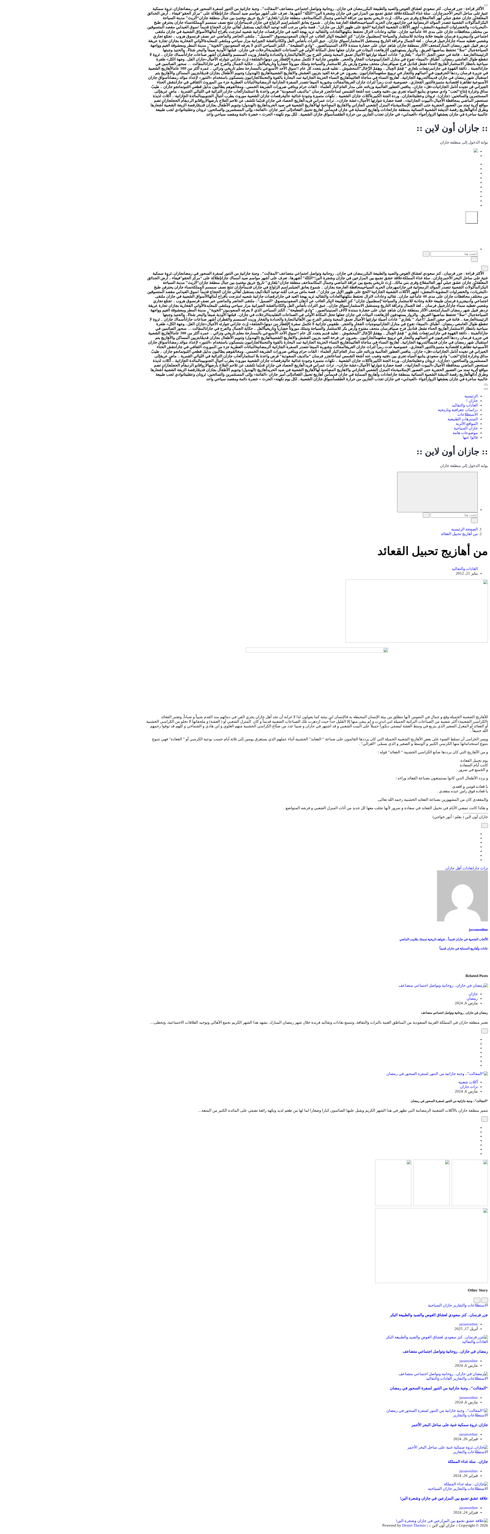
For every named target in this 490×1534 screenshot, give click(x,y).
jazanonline (478, 930)
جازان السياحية (466, 196)
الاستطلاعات (467, 182)
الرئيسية (471, 164)
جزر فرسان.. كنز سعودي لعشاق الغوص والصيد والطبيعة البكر (439, 1315)
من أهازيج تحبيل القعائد (459, 534)
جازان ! (472, 169)
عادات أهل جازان (458, 868)
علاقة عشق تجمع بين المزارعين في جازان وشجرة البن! (444, 1498)
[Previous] (484, 1300)
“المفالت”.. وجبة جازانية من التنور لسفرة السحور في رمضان (439, 1388)
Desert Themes (414, 1525)
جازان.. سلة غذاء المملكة (468, 1462)
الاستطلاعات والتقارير (470, 1305)
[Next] (477, 1300)
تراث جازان (480, 868)
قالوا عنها (470, 205)
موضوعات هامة (465, 201)
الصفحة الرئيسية (464, 529)
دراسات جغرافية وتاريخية (458, 178)
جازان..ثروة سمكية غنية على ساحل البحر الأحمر (449, 1425)
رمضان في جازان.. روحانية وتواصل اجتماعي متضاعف (445, 1351)
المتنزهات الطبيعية (463, 187)
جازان (473, 994)
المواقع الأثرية (467, 191)
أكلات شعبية (468, 1082)
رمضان (472, 998)
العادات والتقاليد (465, 173)
